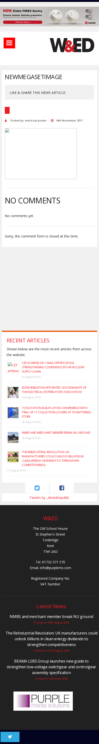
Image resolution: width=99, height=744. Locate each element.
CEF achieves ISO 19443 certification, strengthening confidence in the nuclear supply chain (53, 367)
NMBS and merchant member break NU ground (56, 433)
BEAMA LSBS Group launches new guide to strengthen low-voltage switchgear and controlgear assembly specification (51, 666)
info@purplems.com (55, 567)
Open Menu (9, 43)
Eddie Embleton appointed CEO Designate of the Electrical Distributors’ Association (54, 390)
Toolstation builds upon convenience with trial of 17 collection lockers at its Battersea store (56, 412)
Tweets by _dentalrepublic (49, 497)
